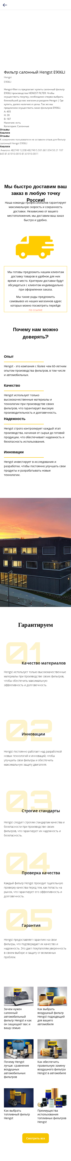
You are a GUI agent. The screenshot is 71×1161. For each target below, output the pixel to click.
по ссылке (35, 310)
